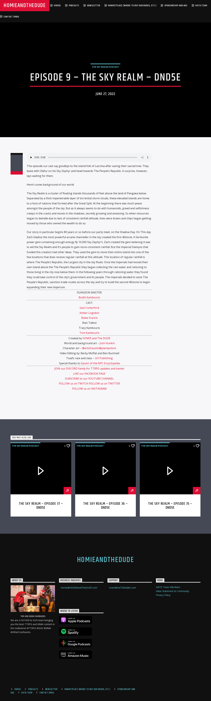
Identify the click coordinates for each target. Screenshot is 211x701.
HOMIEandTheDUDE (25, 5)
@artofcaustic (90, 348)
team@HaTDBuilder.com (122, 587)
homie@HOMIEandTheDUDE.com (79, 587)
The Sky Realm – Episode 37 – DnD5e (41, 505)
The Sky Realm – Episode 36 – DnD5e (105, 505)
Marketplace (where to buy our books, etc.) (132, 5)
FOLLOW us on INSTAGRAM (89, 388)
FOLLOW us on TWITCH (74, 383)
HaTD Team (201, 5)
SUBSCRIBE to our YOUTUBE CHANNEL (89, 378)
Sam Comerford (89, 308)
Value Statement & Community (172, 591)
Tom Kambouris (89, 333)
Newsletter (93, 5)
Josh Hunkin (107, 343)
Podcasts (74, 5)
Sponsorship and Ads (176, 5)
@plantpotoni (107, 348)
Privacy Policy (163, 595)
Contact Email (11, 17)
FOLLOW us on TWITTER (104, 383)
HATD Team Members (168, 587)
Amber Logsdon (89, 313)
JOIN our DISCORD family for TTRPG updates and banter (89, 368)
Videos (57, 5)
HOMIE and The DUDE (96, 338)
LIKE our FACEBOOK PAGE (89, 373)
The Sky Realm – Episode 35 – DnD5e (170, 505)
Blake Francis (89, 318)
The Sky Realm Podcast (105, 66)
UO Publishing (104, 358)
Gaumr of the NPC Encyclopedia (100, 363)
